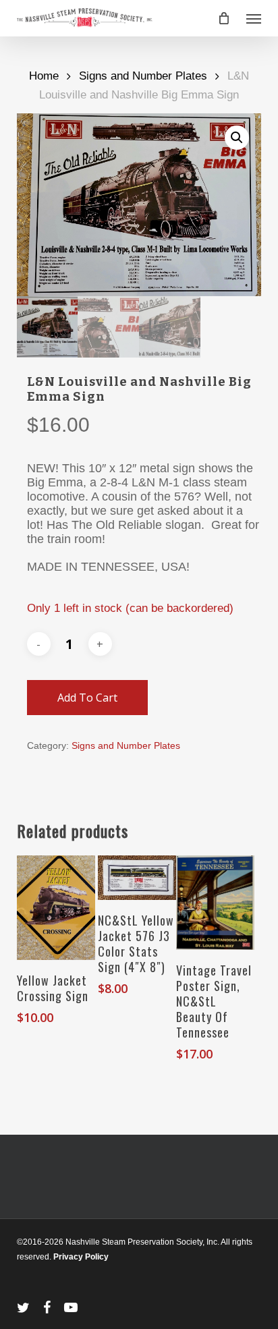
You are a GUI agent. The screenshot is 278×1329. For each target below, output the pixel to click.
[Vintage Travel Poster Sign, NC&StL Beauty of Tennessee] (215, 902)
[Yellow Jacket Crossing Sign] (56, 907)
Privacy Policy (81, 1257)
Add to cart (87, 697)
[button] (253, 18)
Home (44, 75)
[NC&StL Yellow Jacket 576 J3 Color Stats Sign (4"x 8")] (137, 877)
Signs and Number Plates (143, 75)
